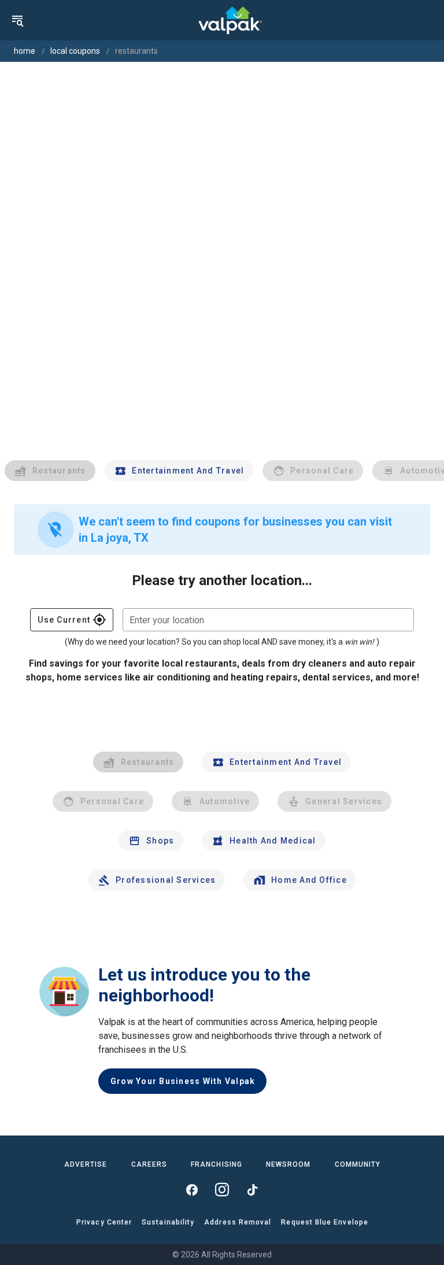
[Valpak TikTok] (252, 1189)
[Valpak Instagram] (222, 1189)
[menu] (17, 20)
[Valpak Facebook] (192, 1189)
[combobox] (268, 619)
